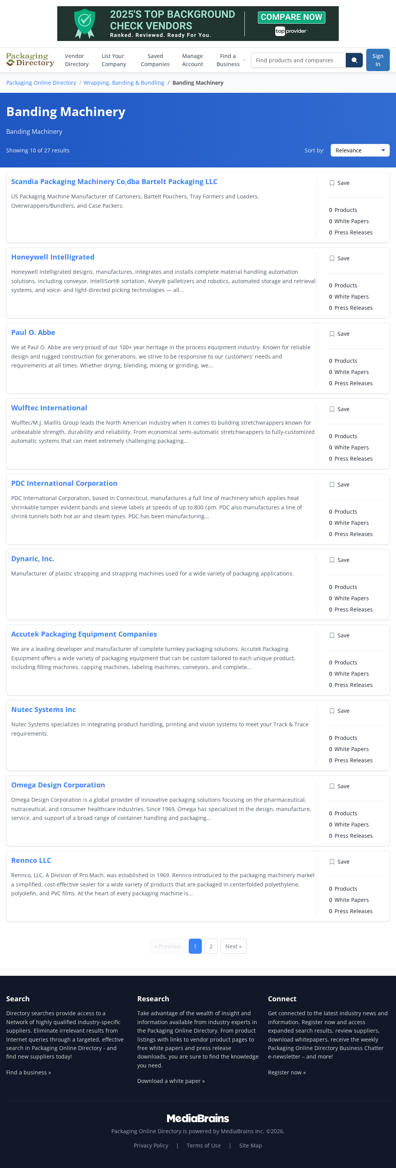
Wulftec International (49, 407)
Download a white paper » (171, 1080)
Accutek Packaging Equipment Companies (84, 634)
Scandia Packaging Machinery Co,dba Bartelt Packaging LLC (114, 181)
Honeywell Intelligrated (52, 256)
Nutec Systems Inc (43, 709)
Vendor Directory (77, 60)
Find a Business (228, 60)
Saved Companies (155, 60)
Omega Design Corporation (58, 784)
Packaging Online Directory (41, 82)
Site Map (250, 1145)
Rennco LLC (31, 860)
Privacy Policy (151, 1145)
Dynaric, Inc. (32, 558)
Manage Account (192, 60)
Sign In (378, 60)
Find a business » (28, 1072)
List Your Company (114, 60)
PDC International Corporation (64, 483)
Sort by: (314, 150)
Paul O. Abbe (33, 332)
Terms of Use (204, 1145)
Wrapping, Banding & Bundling (124, 82)
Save (344, 182)
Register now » (287, 1072)
